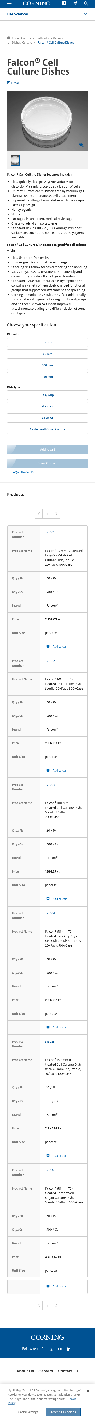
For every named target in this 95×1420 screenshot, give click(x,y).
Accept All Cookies (63, 1412)
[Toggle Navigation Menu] (9, 4)
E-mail (15, 83)
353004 (50, 913)
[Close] (88, 1391)
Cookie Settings (28, 1412)
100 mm (47, 365)
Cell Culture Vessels (50, 38)
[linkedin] (68, 1349)
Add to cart (59, 646)
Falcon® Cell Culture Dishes (56, 42)
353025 (50, 1042)
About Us (25, 1371)
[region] (47, 1402)
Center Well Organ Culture (47, 429)
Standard (48, 406)
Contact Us (68, 1371)
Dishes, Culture (22, 42)
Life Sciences (18, 14)
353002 (50, 661)
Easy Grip (47, 395)
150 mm (47, 377)
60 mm (47, 354)
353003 (50, 785)
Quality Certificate (27, 472)
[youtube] (60, 1349)
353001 (49, 532)
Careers (45, 1371)
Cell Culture (23, 38)
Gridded (47, 418)
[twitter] (51, 1349)
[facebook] (42, 1349)
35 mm (47, 342)
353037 (49, 1170)
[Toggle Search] (86, 4)
